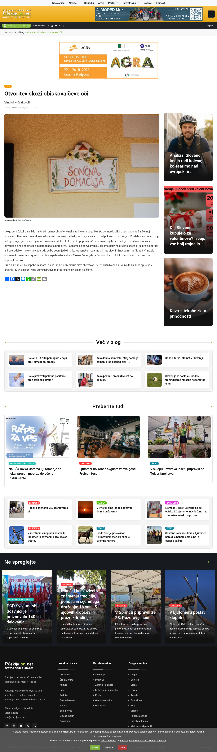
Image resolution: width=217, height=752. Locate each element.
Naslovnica (58, 2)
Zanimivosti (66, 710)
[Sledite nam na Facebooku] (48, 25)
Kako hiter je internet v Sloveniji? (184, 358)
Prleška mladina (139, 721)
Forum (134, 690)
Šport (63, 690)
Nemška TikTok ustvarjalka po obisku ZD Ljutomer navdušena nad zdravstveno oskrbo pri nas (186, 511)
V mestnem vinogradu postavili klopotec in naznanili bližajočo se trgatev (47, 536)
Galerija (135, 679)
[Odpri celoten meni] (211, 14)
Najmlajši (65, 721)
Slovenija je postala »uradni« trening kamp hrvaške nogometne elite (185, 379)
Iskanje (148, 2)
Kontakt (160, 2)
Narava (63, 705)
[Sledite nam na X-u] (60, 25)
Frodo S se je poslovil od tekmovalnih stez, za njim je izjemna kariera (113, 536)
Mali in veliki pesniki (141, 726)
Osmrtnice (100, 705)
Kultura (63, 685)
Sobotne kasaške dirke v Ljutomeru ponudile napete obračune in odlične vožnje (186, 536)
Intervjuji (100, 679)
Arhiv (101, 2)
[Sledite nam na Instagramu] (52, 25)
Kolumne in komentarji (107, 690)
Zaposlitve (136, 700)
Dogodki (89, 2)
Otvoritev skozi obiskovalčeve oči (44, 32)
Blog (21, 32)
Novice (73, 2)
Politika (64, 695)
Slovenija (100, 674)
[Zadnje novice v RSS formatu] (64, 25)
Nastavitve (109, 747)
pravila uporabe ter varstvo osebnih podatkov (142, 740)
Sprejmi (95, 747)
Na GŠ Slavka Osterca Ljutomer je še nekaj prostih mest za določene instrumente (35, 473)
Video (134, 685)
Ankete (134, 695)
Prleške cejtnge (139, 716)
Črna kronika (66, 679)
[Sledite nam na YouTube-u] (56, 25)
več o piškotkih (108, 740)
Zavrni (122, 747)
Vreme (134, 710)
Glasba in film (67, 716)
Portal (111, 2)
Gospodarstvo (67, 700)
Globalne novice (103, 700)
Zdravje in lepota (104, 685)
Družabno (65, 674)
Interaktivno (129, 2)
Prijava (210, 26)
